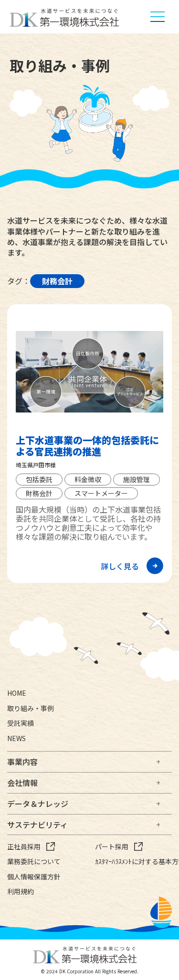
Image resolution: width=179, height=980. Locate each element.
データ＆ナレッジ (37, 803)
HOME (16, 693)
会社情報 (22, 782)
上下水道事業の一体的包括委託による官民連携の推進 (87, 445)
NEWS (16, 738)
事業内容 (22, 761)
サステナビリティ (37, 824)
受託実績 (20, 723)
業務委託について (34, 861)
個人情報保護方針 (34, 876)
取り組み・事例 (30, 708)
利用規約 (20, 891)
